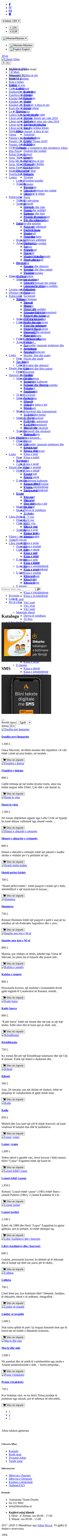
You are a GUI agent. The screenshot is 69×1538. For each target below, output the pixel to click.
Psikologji (29, 98)
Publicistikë (15, 296)
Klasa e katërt (31, 457)
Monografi (30, 233)
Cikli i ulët (22, 549)
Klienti (5, 1076)
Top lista (21, 183)
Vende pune (16, 1461)
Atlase (12, 539)
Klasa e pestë (31, 464)
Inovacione (30, 187)
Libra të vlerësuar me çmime (40, 282)
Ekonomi (29, 371)
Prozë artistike (32, 167)
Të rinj (20, 394)
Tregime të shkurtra (35, 124)
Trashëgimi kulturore (36, 480)
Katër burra (9, 1008)
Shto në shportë (14, 760)
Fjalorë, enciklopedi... (28, 437)
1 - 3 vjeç (29, 414)
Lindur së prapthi (12, 1314)
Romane (28, 184)
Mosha (20, 510)
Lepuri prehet (10, 1212)
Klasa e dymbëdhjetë (36, 595)
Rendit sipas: (8, 722)
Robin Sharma (17, 154)
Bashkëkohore (32, 137)
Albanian (27, 45)
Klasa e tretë (31, 559)
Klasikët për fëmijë (20, 101)
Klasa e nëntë (31, 477)
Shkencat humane (26, 299)
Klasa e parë (31, 447)
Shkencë (28, 206)
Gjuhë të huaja (32, 230)
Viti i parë (29, 602)
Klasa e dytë (31, 450)
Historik (28, 157)
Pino (19, 457)
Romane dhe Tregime (36, 384)
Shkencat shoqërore (27, 279)
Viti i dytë (29, 605)
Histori (27, 101)
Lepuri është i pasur (13, 1178)
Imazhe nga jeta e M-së (15, 940)
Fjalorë (28, 441)
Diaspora (21, 440)
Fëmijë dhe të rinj (19, 467)
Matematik (30, 335)
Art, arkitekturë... (26, 243)
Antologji (29, 134)
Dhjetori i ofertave (19, 292)
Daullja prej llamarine (15, 736)
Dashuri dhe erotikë (35, 150)
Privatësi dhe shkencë (36, 365)
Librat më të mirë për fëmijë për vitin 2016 (33, 118)
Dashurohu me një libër (22, 91)
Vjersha (28, 388)
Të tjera (28, 619)
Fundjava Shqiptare (20, 95)
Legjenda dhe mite (34, 207)
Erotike (28, 141)
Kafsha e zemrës (11, 974)
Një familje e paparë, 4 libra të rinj (28, 131)
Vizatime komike (33, 180)
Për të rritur (22, 170)
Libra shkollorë (17, 543)
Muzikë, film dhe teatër (37, 355)
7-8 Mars (14, 72)
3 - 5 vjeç (29, 516)
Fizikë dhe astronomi (36, 421)
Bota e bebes (16, 81)
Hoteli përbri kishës (13, 872)
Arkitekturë (30, 249)
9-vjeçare (21, 460)
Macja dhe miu (10, 1347)
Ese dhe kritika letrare (36, 127)
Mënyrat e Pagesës (20, 1475)
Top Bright (22, 361)
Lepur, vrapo (9, 1144)
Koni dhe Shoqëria (20, 108)
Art (25, 246)
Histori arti (30, 309)
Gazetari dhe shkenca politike (41, 286)
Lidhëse (6, 1280)
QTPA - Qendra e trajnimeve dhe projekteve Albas (38, 147)
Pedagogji (29, 292)
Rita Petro (14, 151)
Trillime (20, 200)
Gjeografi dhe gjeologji (37, 431)
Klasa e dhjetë (32, 668)
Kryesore (14, 595)
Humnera (7, 906)
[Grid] (2, 720)
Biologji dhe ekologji (36, 328)
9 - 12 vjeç (30, 523)
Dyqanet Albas (17, 1457)
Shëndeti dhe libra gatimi (38, 368)
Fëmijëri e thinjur (12, 770)
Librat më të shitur (19, 128)
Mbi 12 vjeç (31, 427)
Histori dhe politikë (35, 210)
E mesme (21, 586)
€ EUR (13, 31)
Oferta (12, 134)
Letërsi (13, 177)
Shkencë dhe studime (21, 276)
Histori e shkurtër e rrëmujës (19, 838)
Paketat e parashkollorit (22, 137)
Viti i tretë (29, 609)
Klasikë (28, 375)
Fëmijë (20, 470)
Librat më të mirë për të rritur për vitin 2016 (34, 121)
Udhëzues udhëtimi (35, 239)
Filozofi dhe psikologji (37, 216)
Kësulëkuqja (9, 1042)
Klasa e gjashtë (32, 572)
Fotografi (29, 253)
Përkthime (29, 144)
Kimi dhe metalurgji (35, 325)
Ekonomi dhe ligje (34, 213)
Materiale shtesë (25, 612)
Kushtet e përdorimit (21, 1482)
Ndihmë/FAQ (17, 1485)
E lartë (20, 599)
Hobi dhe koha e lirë (35, 503)
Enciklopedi (31, 391)
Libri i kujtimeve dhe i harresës (20, 1246)
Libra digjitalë (17, 516)
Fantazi (28, 246)
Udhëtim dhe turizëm (28, 223)
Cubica (20, 365)
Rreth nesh (15, 1454)
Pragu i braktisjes (12, 1382)
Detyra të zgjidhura (35, 615)
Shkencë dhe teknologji (29, 319)
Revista (28, 407)
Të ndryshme (31, 200)
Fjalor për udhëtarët (35, 226)
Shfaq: (5, 725)
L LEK (13, 27)
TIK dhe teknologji (35, 220)
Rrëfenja (28, 121)
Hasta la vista (9, 804)
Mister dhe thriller (34, 164)
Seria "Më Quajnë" (20, 157)
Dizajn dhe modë (33, 358)
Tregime (28, 94)
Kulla (4, 1110)
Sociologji (29, 394)
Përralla (28, 378)
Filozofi (28, 302)
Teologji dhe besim (35, 414)
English (25, 49)
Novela (28, 118)
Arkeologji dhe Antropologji (40, 411)
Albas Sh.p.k (44, 1525)
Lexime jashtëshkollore (22, 289)
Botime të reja (17, 85)
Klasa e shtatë (32, 470)
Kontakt (13, 1451)
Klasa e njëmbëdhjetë (36, 592)
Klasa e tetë (30, 473)
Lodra (12, 454)
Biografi (28, 203)
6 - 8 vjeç (29, 520)
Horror (27, 160)
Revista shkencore (34, 351)
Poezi (27, 197)
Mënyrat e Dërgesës (20, 1478)
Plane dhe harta (32, 236)
